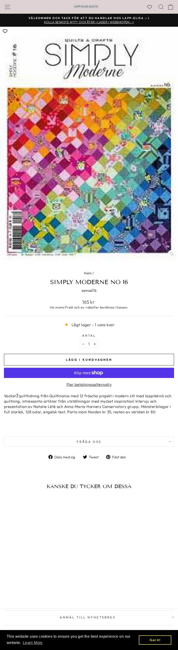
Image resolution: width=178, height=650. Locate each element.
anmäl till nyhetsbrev (88, 617)
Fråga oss (89, 441)
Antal (89, 335)
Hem (88, 273)
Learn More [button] (33, 643)
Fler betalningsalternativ (89, 384)
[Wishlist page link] (151, 7)
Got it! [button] (155, 640)
